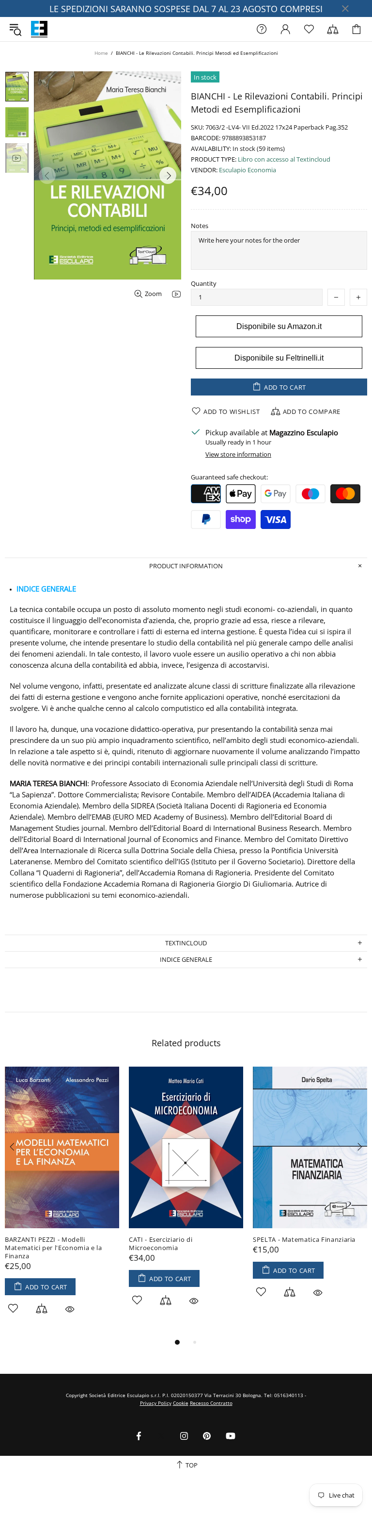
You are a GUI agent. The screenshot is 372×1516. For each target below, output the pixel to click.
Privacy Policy (155, 1403)
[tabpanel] (62, 1201)
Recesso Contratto (211, 1403)
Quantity (204, 284)
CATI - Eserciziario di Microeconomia (160, 1244)
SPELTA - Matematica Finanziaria (304, 1240)
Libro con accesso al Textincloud (284, 159)
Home (101, 52)
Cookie (180, 1403)
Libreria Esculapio (39, 29)
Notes (199, 226)
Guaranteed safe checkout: (229, 477)
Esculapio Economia (247, 170)
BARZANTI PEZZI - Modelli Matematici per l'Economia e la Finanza (53, 1248)
